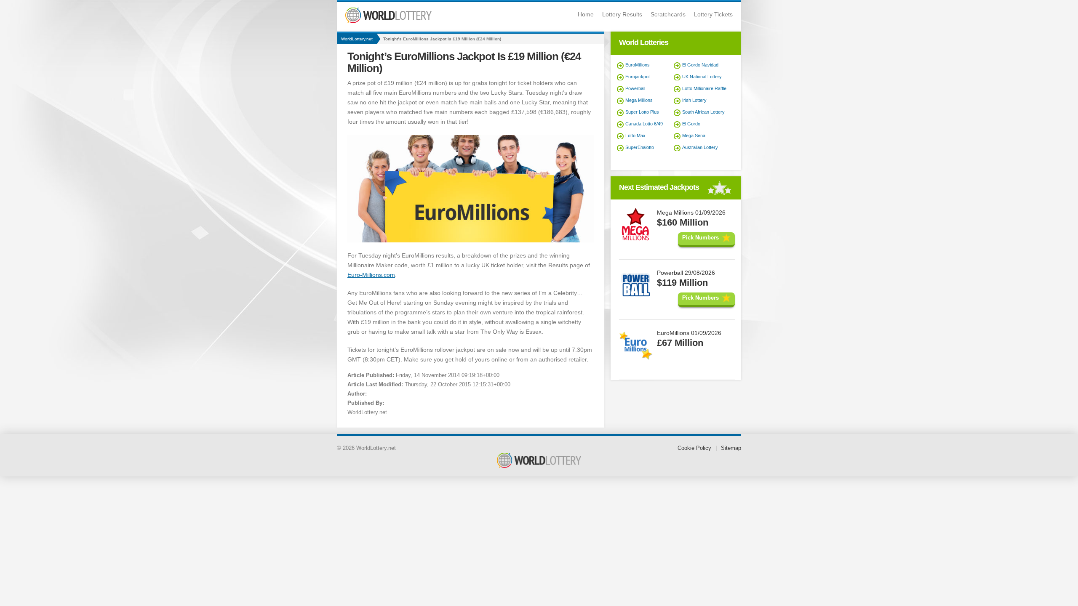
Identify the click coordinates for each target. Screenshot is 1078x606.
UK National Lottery (702, 76)
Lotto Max (635, 135)
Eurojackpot (637, 76)
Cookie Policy (694, 448)
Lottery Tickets (713, 14)
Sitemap (731, 448)
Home (586, 14)
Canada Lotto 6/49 (644, 123)
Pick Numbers (700, 237)
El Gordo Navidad (700, 64)
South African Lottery (703, 111)
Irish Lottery (694, 100)
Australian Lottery (700, 147)
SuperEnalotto (639, 147)
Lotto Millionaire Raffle (704, 88)
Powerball (635, 88)
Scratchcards (668, 14)
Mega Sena (693, 135)
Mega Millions (639, 100)
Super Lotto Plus (642, 111)
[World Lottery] (388, 21)
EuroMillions (637, 64)
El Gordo (691, 123)
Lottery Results (622, 14)
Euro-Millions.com (371, 274)
